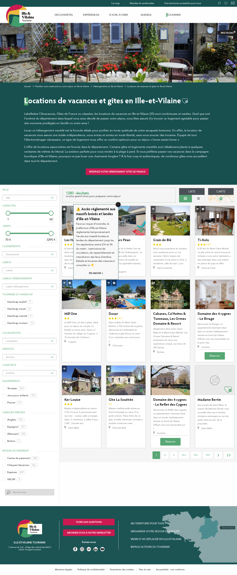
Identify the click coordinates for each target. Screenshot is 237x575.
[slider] (8, 213)
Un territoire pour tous (147, 523)
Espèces (15, 472)
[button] (185, 101)
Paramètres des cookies (122, 569)
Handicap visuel (18, 309)
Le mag (115, 3)
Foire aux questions (89, 522)
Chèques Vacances (21, 465)
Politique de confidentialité (91, 569)
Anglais (15, 419)
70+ (196, 455)
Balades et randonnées (142, 3)
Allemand (16, 434)
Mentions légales (63, 569)
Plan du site (145, 569)
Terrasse (15, 388)
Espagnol (16, 427)
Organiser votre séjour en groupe (155, 531)
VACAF (13, 479)
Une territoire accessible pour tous (182, 3)
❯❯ (229, 455)
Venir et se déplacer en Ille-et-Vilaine (156, 539)
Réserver (215, 356)
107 (208, 455)
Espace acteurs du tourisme (150, 547)
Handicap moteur (20, 323)
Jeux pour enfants (21, 395)
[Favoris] (226, 3)
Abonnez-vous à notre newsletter (89, 532)
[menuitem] (64, 14)
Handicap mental (19, 316)
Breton (13, 441)
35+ (184, 455)
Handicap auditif (19, 302)
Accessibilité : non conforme (170, 569)
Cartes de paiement (22, 458)
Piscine (14, 402)
